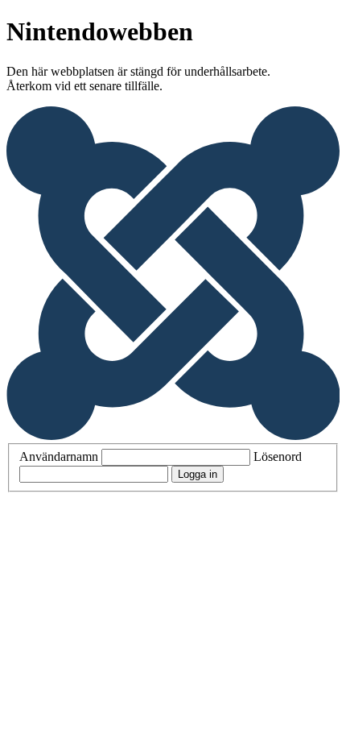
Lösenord (277, 456)
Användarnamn (58, 456)
